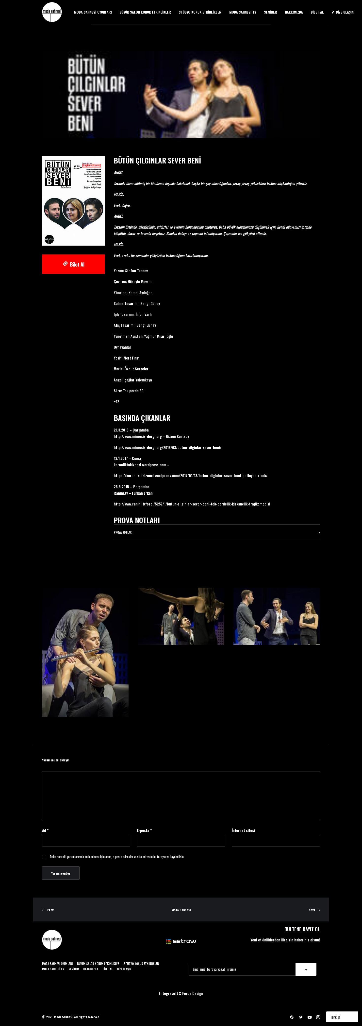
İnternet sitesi (243, 830)
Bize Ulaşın (345, 12)
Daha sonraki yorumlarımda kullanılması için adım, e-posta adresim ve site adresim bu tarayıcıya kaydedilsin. (117, 856)
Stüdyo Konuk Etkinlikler (200, 12)
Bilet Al (317, 12)
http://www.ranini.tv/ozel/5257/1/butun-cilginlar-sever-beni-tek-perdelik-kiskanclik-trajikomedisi (192, 503)
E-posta (144, 830)
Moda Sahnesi (181, 909)
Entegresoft (168, 993)
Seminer (270, 12)
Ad (45, 830)
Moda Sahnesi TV (242, 12)
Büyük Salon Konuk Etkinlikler (145, 12)
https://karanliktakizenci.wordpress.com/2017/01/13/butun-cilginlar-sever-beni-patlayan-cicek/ (190, 475)
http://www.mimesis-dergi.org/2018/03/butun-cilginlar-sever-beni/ (167, 447)
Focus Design (192, 993)
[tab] (217, 532)
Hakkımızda (294, 12)
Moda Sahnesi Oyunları (93, 12)
